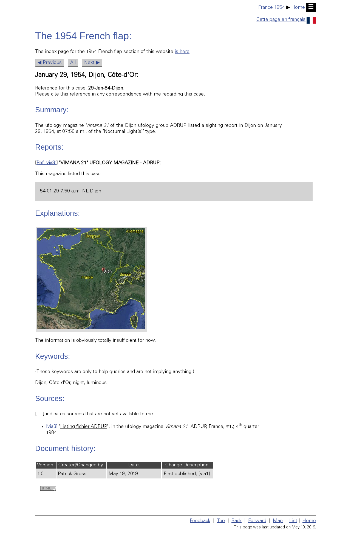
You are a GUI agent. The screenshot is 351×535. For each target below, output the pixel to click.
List (293, 521)
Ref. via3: (46, 163)
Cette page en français (280, 19)
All (73, 62)
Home (298, 7)
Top (221, 521)
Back (236, 521)
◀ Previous (50, 62)
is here (182, 51)
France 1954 (271, 7)
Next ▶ (92, 62)
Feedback (200, 521)
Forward (257, 521)
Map (278, 521)
